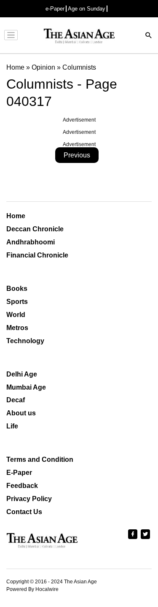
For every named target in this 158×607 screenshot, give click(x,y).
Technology (25, 340)
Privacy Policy (29, 498)
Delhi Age (21, 374)
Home (15, 215)
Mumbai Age (26, 387)
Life (12, 426)
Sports (17, 301)
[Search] (148, 36)
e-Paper (55, 8)
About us (21, 413)
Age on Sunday (86, 8)
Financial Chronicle (37, 255)
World (15, 314)
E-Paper (19, 472)
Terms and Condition (39, 459)
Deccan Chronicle (35, 229)
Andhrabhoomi (30, 242)
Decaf (15, 400)
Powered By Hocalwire (32, 589)
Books (16, 288)
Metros (17, 327)
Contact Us (24, 511)
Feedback (22, 485)
